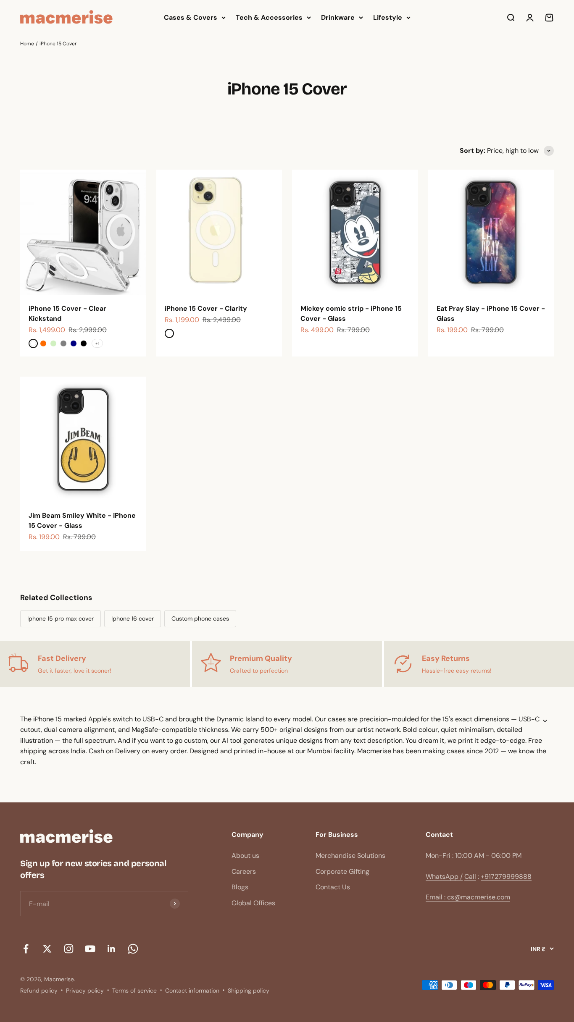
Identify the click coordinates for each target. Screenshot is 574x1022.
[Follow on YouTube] (90, 948)
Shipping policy (248, 990)
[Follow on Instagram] (68, 948)
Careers (244, 871)
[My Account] (530, 17)
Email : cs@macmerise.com (468, 897)
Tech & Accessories (269, 17)
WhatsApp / (444, 876)
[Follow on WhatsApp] (133, 948)
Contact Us (333, 887)
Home (27, 43)
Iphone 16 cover (132, 618)
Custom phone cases (200, 618)
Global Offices (253, 903)
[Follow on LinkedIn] (111, 948)
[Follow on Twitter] (47, 948)
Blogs (240, 887)
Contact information (192, 990)
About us (245, 855)
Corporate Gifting (342, 871)
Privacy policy (85, 990)
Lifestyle (387, 17)
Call (470, 876)
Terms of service (134, 990)
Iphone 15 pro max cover (60, 618)
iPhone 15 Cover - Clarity (206, 308)
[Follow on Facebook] (26, 948)
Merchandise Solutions (350, 855)
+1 (97, 343)
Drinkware (338, 17)
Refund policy (39, 990)
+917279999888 (506, 876)
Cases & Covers (190, 17)
